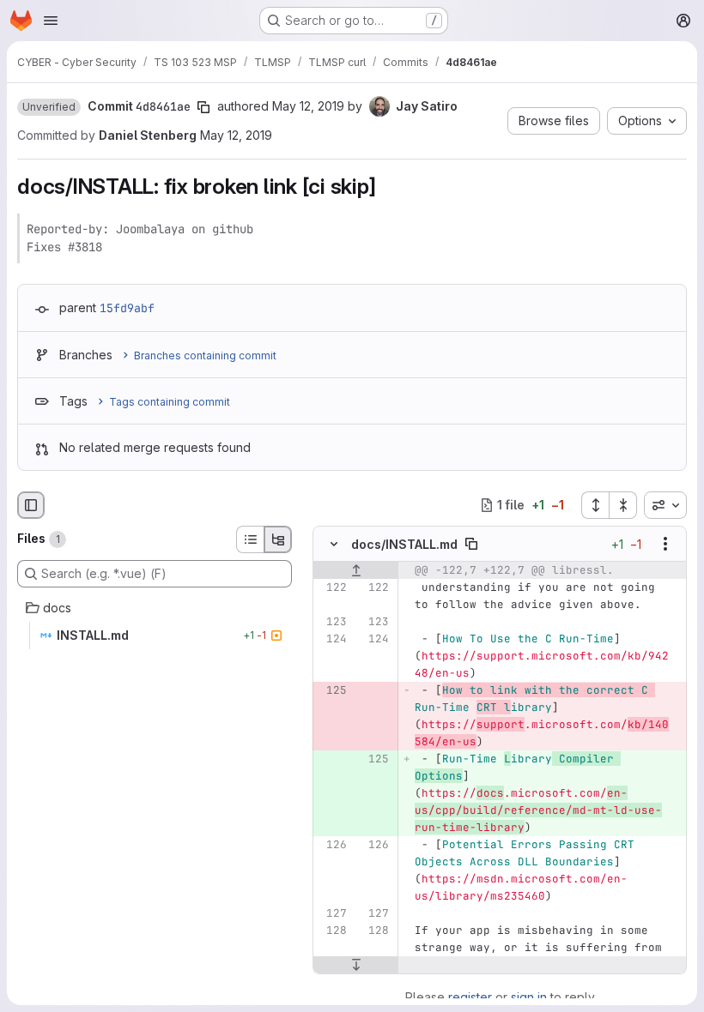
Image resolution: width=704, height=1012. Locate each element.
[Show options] (665, 543)
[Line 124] (332, 639)
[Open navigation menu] (50, 20)
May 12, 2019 (308, 106)
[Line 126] (332, 844)
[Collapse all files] (623, 505)
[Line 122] (332, 587)
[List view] (250, 539)
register (470, 997)
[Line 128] (332, 930)
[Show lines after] (355, 964)
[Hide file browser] (31, 505)
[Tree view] (278, 539)
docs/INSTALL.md (404, 544)
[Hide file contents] (334, 543)
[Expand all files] (595, 505)
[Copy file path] (471, 543)
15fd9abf (127, 308)
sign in (529, 997)
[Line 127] (332, 913)
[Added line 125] (374, 759)
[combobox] (665, 505)
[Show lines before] (355, 570)
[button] (49, 107)
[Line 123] (332, 621)
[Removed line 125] (332, 690)
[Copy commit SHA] (203, 107)
